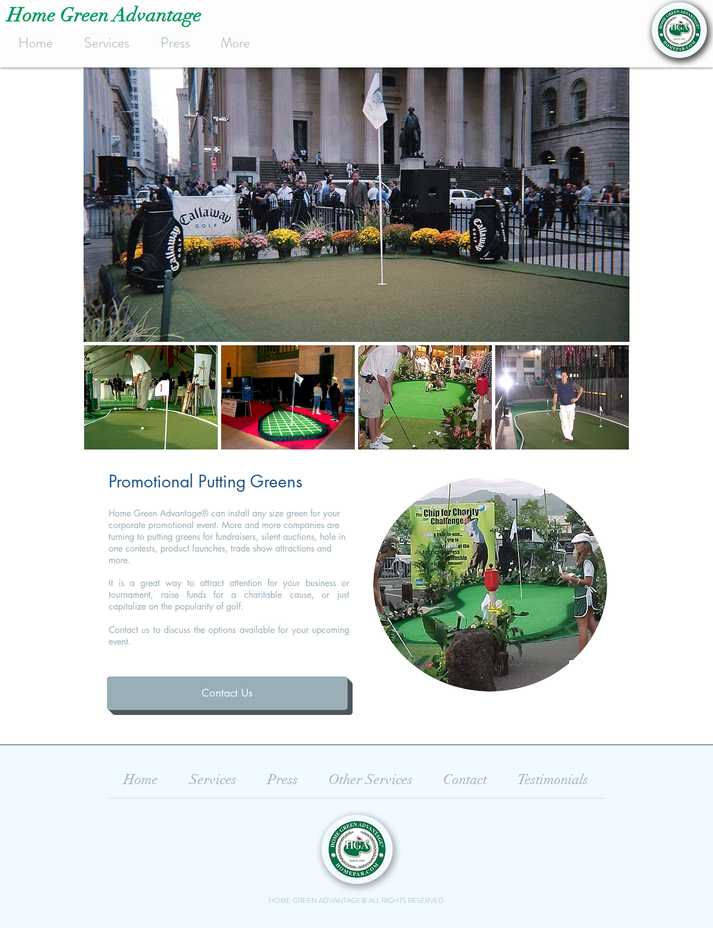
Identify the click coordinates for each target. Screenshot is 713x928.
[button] (151, 397)
